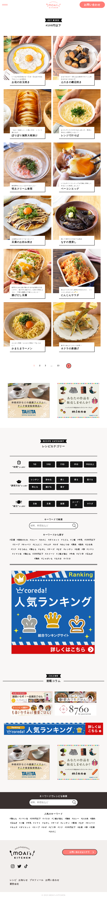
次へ (68, 365)
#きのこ (42, 540)
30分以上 (90, 464)
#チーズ (51, 549)
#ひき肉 (89, 544)
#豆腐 (12, 540)
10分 (49, 464)
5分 (35, 464)
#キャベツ (26, 544)
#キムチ (47, 544)
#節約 (81, 544)
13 (58, 366)
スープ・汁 (76, 503)
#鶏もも (33, 549)
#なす (59, 549)
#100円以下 (90, 540)
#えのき (58, 559)
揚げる (49, 487)
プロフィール (37, 880)
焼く (62, 480)
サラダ (90, 504)
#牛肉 (72, 554)
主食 (35, 504)
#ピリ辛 (80, 554)
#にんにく (37, 544)
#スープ (16, 544)
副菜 (62, 504)
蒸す (62, 487)
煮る (76, 480)
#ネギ (55, 544)
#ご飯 (73, 540)
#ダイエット (54, 540)
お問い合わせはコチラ (80, 852)
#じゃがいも (47, 559)
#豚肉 (73, 544)
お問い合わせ (92, 4)
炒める (49, 480)
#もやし (42, 549)
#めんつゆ (64, 544)
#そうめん (22, 549)
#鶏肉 (37, 559)
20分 (76, 464)
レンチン (35, 480)
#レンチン (68, 549)
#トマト (90, 549)
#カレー (33, 540)
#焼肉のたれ (22, 540)
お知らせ (23, 880)
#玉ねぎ (89, 554)
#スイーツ (49, 554)
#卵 (83, 549)
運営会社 (14, 884)
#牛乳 (80, 540)
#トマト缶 (17, 554)
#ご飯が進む (62, 554)
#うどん (65, 540)
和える (35, 487)
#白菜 (77, 549)
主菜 (49, 504)
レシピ (13, 880)
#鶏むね (27, 554)
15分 (62, 464)
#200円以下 (37, 554)
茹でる (90, 480)
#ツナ (13, 549)
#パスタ (67, 559)
